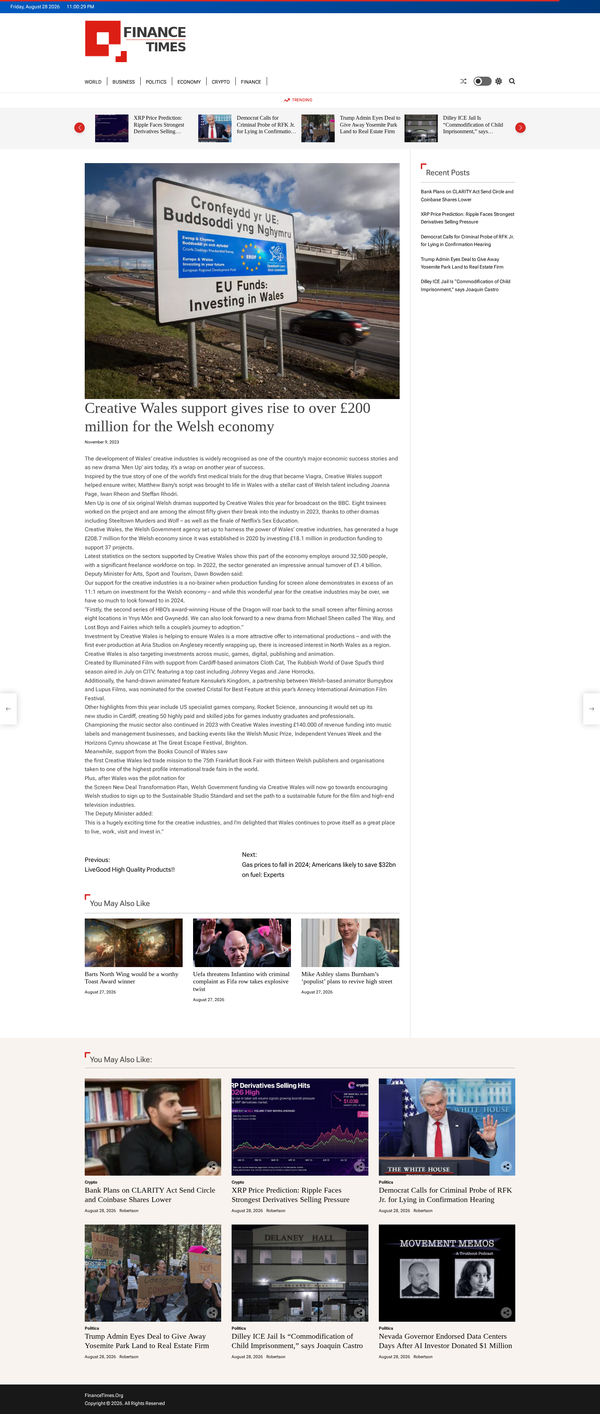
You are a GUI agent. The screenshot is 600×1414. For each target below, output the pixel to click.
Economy (189, 81)
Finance (251, 81)
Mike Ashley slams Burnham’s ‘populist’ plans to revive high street (346, 978)
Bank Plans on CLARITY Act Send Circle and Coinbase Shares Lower (150, 1194)
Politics (156, 81)
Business (123, 81)
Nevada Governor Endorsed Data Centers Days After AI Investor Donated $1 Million (468, 128)
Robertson (129, 1210)
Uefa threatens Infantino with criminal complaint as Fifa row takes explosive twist (241, 981)
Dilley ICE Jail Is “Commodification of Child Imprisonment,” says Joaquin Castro (370, 128)
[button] (79, 127)
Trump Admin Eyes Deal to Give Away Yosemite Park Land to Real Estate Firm (267, 125)
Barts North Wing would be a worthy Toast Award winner (131, 978)
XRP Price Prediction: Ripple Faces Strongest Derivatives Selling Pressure (291, 1194)
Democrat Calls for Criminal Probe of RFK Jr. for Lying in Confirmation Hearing (163, 128)
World (93, 81)
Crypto (221, 81)
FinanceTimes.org (104, 1395)
